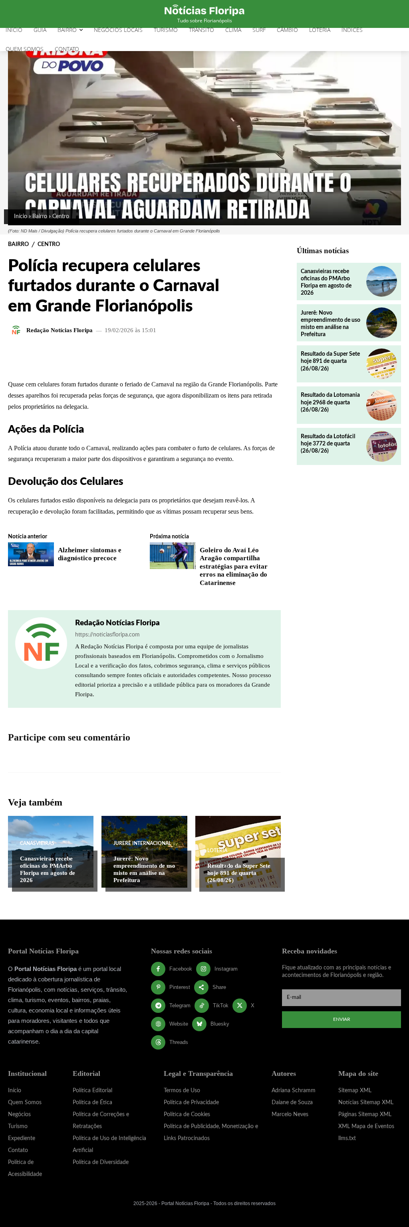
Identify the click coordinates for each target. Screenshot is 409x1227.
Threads (178, 1042)
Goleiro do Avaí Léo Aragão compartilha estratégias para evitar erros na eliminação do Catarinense (234, 566)
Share (219, 987)
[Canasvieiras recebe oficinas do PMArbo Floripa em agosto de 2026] (381, 281)
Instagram (226, 969)
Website (178, 1024)
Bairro (39, 216)
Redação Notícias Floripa (59, 330)
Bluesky (219, 1024)
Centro (60, 216)
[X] (239, 1006)
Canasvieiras (37, 843)
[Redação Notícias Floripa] (17, 330)
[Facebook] (158, 969)
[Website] (158, 1024)
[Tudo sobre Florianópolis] (204, 9)
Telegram (180, 1005)
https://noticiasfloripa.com (107, 635)
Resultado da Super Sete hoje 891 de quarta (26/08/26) (238, 873)
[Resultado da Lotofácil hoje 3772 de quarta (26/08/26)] (381, 446)
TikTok (220, 1005)
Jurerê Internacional (142, 843)
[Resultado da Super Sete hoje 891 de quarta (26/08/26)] (238, 852)
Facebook (180, 969)
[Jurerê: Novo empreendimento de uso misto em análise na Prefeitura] (381, 322)
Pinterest (179, 987)
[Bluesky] (199, 1024)
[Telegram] (158, 1006)
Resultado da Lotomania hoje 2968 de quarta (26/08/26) (330, 402)
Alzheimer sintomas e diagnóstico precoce (89, 554)
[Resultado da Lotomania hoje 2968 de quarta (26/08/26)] (381, 405)
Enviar (341, 1019)
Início (20, 216)
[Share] (201, 987)
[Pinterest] (158, 987)
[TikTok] (202, 1006)
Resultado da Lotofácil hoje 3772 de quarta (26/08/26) (328, 444)
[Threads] (158, 1042)
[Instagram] (203, 969)
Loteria (217, 850)
